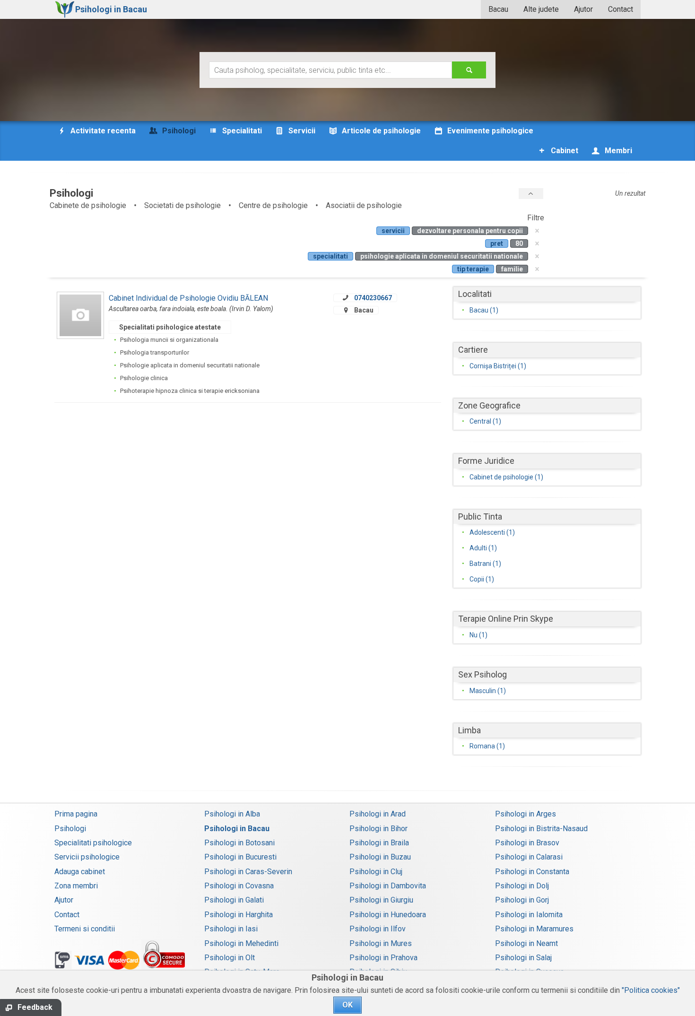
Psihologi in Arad (377, 813)
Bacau (498, 9)
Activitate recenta (102, 130)
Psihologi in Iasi (231, 928)
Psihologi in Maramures (534, 928)
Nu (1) (478, 635)
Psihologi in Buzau (380, 856)
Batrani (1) (485, 563)
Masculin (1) (487, 691)
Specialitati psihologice (93, 842)
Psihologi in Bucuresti (240, 856)
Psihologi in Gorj (522, 899)
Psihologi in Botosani (239, 842)
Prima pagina (75, 813)
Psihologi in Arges (525, 813)
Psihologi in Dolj (522, 885)
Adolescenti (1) (492, 532)
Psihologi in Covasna (239, 885)
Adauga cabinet (79, 871)
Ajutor (583, 9)
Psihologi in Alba (232, 813)
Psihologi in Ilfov (377, 928)
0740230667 (373, 298)
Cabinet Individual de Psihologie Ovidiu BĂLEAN (188, 298)
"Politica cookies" (651, 990)
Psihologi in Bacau (236, 828)
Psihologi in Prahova (383, 957)
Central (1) (485, 421)
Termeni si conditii (84, 928)
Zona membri (76, 885)
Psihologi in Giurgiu (381, 899)
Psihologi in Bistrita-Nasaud (541, 828)
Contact (620, 9)
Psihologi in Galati (234, 899)
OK (347, 1004)
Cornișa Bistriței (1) (497, 366)
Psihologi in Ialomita (529, 914)
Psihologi (70, 828)
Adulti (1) (483, 548)
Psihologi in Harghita (238, 914)
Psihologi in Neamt (526, 943)
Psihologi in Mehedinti (241, 943)
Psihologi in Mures (380, 943)
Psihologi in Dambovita (387, 885)
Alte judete (541, 9)
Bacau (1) (483, 310)
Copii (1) (481, 579)
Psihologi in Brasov (527, 842)
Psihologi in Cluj (375, 871)
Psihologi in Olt (229, 957)
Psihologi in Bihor (378, 828)
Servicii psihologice (87, 856)
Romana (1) (487, 746)
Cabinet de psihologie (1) (506, 477)
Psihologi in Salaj (523, 957)
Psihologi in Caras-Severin (248, 871)
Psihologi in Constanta (532, 871)
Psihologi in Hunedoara (387, 914)
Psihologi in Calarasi (529, 856)
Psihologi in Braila (379, 842)
